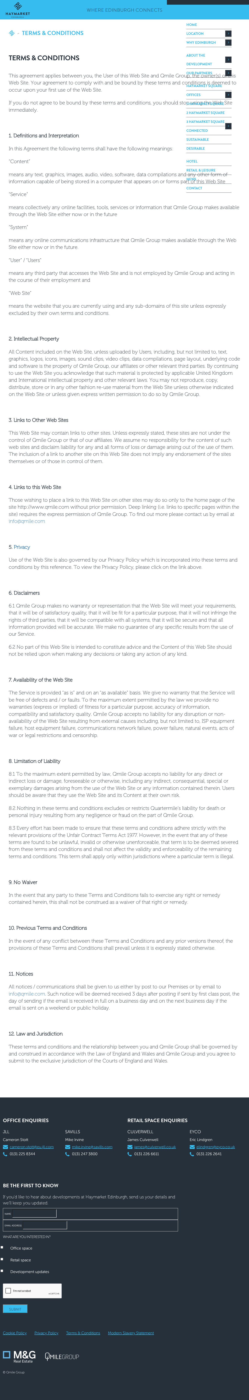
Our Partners (199, 73)
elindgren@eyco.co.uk (215, 1146)
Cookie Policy (15, 1333)
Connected (197, 130)
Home (191, 24)
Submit (15, 1309)
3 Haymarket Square (205, 121)
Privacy (22, 547)
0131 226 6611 (146, 1154)
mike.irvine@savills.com (92, 1146)
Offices (193, 94)
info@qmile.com (27, 521)
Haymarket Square (204, 85)
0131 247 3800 (84, 1154)
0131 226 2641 (209, 1154)
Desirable (195, 148)
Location (195, 33)
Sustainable (197, 139)
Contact (194, 188)
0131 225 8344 (22, 1154)
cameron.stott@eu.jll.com (32, 1146)
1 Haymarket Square (205, 103)
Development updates (29, 1272)
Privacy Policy (46, 1333)
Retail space (20, 1260)
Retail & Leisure (201, 170)
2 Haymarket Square (205, 112)
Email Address (13, 1225)
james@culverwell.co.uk (155, 1146)
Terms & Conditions (83, 1333)
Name (8, 1214)
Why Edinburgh (201, 42)
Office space (21, 1248)
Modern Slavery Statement (131, 1333)
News (191, 179)
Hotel (191, 161)
